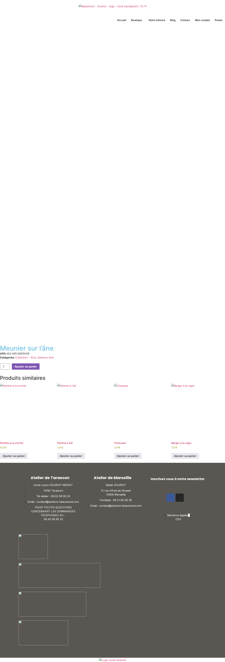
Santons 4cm (46, 357)
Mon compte (202, 20)
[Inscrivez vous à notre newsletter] (147, 479)
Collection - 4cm (25, 357)
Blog (172, 20)
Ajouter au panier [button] (14, 456)
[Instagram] (180, 498)
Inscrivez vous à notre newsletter (178, 479)
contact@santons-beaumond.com (58, 501)
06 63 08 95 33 (60, 496)
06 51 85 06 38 (122, 500)
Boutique (136, 20)
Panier (219, 20)
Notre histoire (157, 20)
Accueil (121, 20)
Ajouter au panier (25, 366)
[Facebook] (171, 498)
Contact (185, 20)
